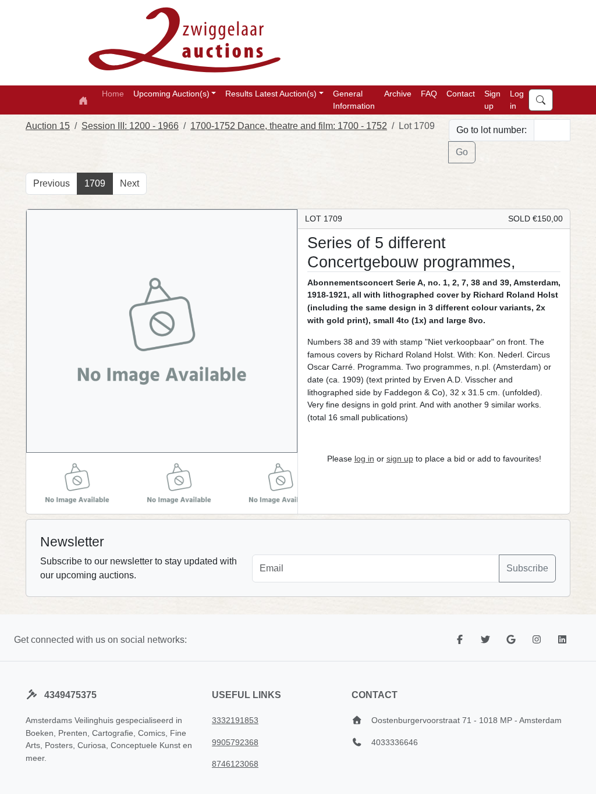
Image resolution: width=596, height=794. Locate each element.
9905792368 (235, 742)
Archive (397, 93)
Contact (460, 93)
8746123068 (235, 763)
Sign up (492, 99)
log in (364, 458)
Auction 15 (48, 126)
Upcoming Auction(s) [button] (171, 93)
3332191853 (235, 720)
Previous (51, 183)
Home (113, 93)
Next (129, 183)
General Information (354, 99)
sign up (399, 458)
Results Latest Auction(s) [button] (271, 93)
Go (462, 152)
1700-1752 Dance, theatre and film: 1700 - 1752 (288, 126)
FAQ (429, 93)
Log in (517, 99)
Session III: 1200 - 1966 (130, 126)
